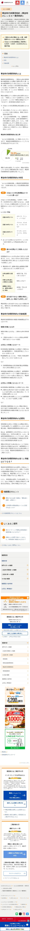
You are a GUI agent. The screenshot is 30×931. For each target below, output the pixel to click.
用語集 (4, 752)
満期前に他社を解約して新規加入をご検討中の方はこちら (15, 816)
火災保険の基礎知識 (6, 907)
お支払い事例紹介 (7, 588)
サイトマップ (24, 898)
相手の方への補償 (7, 647)
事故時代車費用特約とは (11, 57)
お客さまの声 (17, 909)
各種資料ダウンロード (8, 754)
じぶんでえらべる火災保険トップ (8, 902)
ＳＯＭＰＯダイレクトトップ (7, 895)
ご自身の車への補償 (7, 655)
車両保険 (5, 659)
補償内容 (4, 561)
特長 (5, 60)
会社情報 (4, 898)
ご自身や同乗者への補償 (8, 651)
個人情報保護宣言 (22, 920)
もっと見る (15, 66)
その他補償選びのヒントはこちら (12, 513)
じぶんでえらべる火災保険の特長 (9, 904)
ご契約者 (22, 3)
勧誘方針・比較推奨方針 (7, 918)
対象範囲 (6, 63)
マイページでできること (11, 878)
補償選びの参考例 (7, 583)
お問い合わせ (13, 898)
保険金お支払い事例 (20, 907)
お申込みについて (6, 909)
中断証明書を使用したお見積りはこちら (13, 630)
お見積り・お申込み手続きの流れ (12, 636)
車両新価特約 (6, 671)
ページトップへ (25, 762)
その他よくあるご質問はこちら (11, 545)
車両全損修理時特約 (8, 663)
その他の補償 (5, 675)
